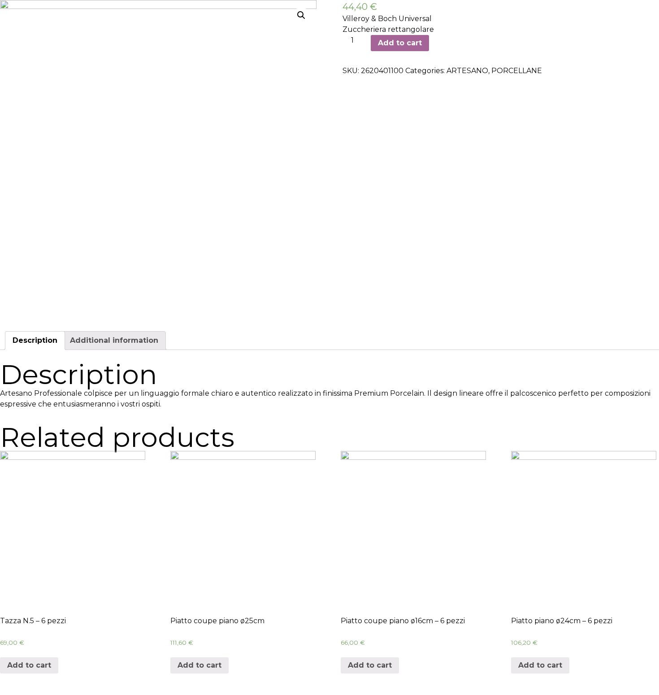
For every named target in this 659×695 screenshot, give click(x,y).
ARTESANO (467, 70)
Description (35, 340)
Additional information (114, 340)
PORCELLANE (516, 70)
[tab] (35, 340)
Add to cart (400, 43)
